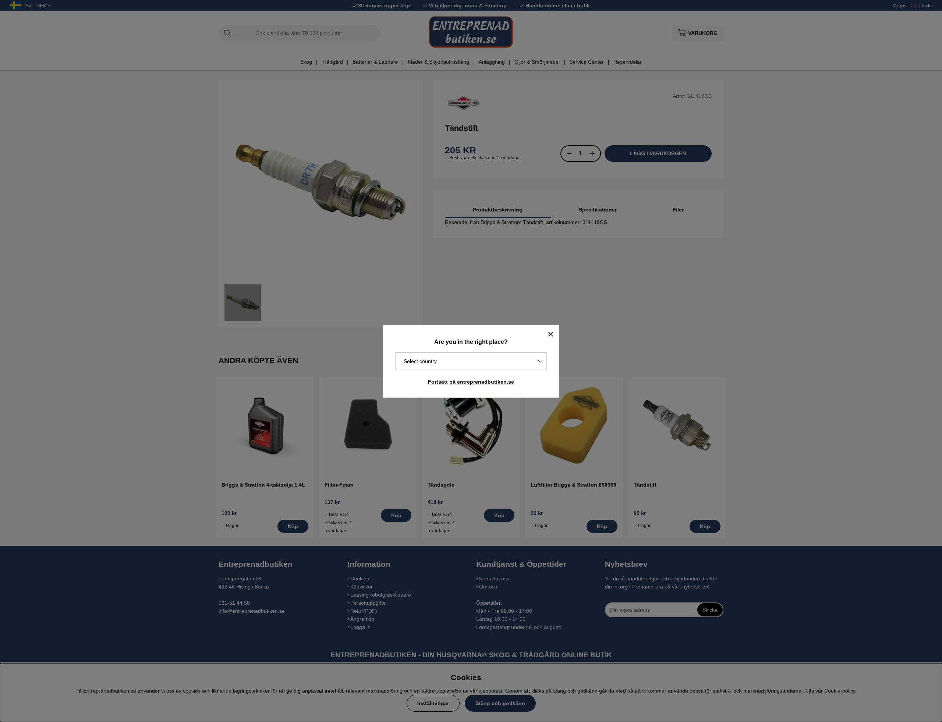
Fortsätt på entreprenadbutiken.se (471, 382)
